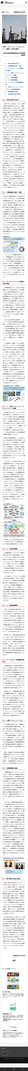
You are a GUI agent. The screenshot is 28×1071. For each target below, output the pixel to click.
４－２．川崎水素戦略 (12, 77)
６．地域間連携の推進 (12, 91)
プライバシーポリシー (6, 1052)
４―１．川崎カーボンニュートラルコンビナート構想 (15, 74)
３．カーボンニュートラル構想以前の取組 (15, 69)
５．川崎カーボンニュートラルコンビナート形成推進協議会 (15, 88)
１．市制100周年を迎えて (13, 63)
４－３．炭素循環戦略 (12, 80)
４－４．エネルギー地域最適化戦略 (15, 83)
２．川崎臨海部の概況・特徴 (13, 66)
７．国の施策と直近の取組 (13, 94)
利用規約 (3, 1048)
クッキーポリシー (5, 1055)
